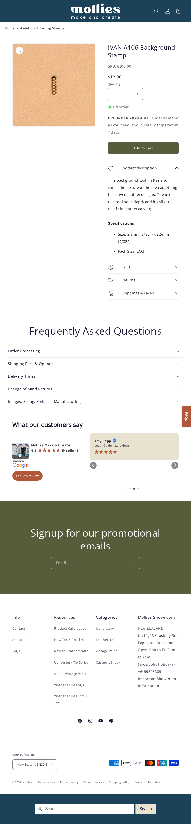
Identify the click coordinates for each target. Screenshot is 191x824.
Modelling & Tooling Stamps (41, 28)
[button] (10, 11)
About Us (19, 639)
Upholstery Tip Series (71, 662)
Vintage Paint (106, 651)
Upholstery (105, 628)
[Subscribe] (134, 563)
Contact (18, 628)
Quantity (114, 84)
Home (9, 28)
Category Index (108, 662)
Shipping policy (119, 782)
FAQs (16, 651)
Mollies (27, 782)
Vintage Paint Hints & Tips (71, 699)
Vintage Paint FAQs (69, 685)
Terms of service (93, 782)
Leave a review (27, 475)
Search (145, 809)
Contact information (148, 782)
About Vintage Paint (70, 673)
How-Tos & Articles (69, 639)
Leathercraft (106, 639)
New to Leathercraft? (71, 651)
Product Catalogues (70, 628)
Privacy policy (69, 782)
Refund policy (46, 782)
